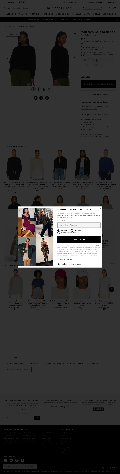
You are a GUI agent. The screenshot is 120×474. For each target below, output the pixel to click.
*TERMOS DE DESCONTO (65, 259)
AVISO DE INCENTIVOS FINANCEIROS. (85, 255)
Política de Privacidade (80, 253)
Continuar (79, 239)
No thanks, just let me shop (69, 264)
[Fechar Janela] (100, 208)
